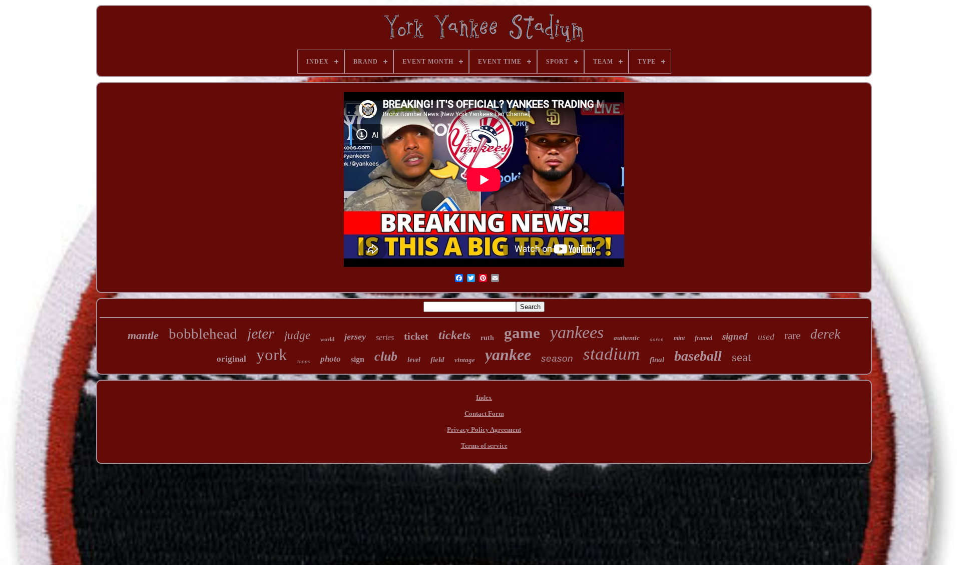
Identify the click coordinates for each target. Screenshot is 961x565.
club (385, 356)
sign (357, 359)
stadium (611, 354)
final (657, 360)
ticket (416, 336)
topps (303, 361)
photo (330, 359)
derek (825, 334)
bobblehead (203, 334)
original (231, 359)
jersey (355, 337)
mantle (143, 335)
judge (297, 335)
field (437, 360)
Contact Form (484, 413)
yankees (577, 332)
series (385, 337)
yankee (508, 355)
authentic (627, 338)
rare (792, 336)
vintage (464, 360)
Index (484, 397)
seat (741, 357)
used (766, 337)
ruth (487, 338)
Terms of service (484, 445)
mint (679, 338)
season (557, 358)
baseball (698, 356)
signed (735, 336)
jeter (260, 333)
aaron (657, 339)
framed (703, 338)
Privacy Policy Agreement (484, 429)
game (522, 333)
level (413, 360)
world (327, 339)
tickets (454, 335)
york (271, 355)
